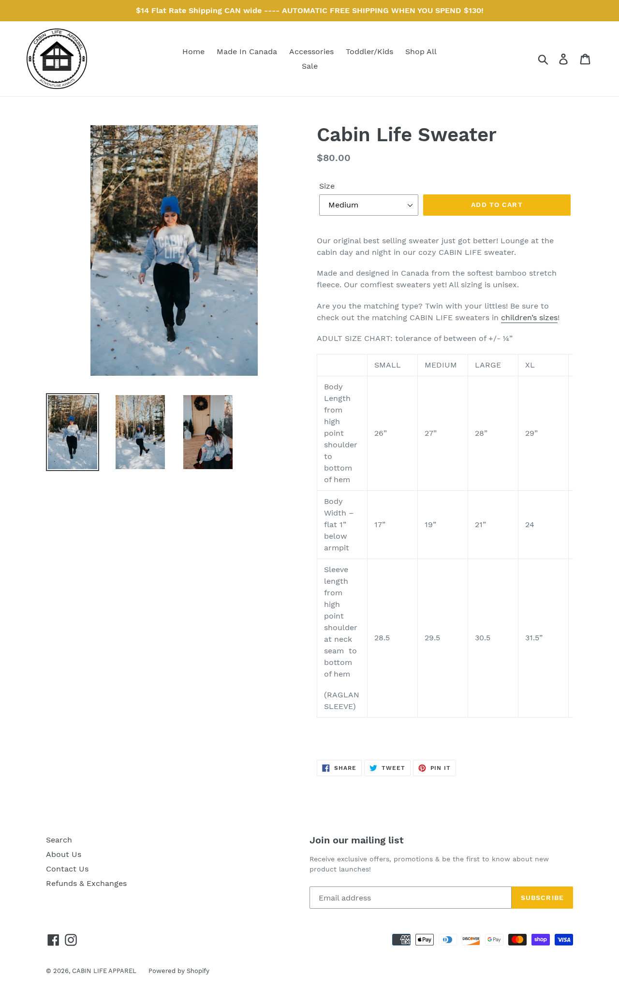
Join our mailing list (357, 840)
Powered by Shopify (178, 970)
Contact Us (67, 868)
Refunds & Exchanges (86, 883)
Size (327, 186)
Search (59, 839)
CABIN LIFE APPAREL (104, 970)
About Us (63, 854)
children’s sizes (529, 317)
